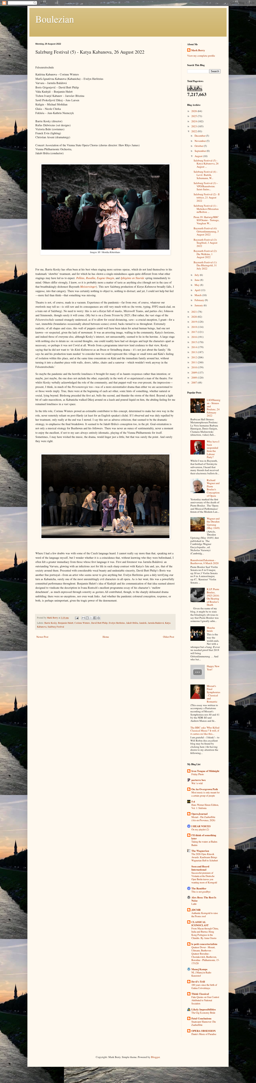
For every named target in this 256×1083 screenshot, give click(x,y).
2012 (194, 357)
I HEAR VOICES (201, 826)
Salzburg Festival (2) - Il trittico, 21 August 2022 (207, 197)
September (201, 151)
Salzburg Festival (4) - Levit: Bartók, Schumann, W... (205, 175)
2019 (194, 321)
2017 (194, 332)
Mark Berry (198, 50)
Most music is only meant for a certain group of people (205, 794)
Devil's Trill (198, 981)
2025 (194, 116)
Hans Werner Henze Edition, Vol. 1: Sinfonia (205, 806)
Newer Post (42, 637)
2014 (194, 347)
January (199, 305)
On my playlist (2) (200, 829)
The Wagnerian (200, 851)
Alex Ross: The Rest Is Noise (203, 898)
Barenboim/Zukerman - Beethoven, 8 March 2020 (204, 561)
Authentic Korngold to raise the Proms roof (204, 914)
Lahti (193, 903)
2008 (194, 377)
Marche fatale (211, 629)
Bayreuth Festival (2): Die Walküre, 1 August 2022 (205, 254)
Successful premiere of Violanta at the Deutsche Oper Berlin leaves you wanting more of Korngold (204, 877)
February (200, 300)
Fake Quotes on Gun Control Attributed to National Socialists (205, 1000)
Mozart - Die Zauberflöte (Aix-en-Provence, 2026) (203, 818)
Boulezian (54, 18)
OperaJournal (199, 814)
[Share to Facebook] (95, 618)
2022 (194, 131)
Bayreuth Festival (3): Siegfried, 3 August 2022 (205, 243)
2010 (194, 367)
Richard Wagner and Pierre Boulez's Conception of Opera (213, 487)
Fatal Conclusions (201, 1018)
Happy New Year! (213, 667)
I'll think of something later (203, 836)
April (198, 290)
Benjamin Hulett (65, 622)
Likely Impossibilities (203, 1009)
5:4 (193, 801)
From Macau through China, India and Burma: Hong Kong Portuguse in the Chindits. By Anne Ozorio (205, 933)
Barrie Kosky (50, 622)
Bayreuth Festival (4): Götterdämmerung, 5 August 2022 (206, 231)
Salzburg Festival (56, 626)
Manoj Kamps (199, 969)
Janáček (143, 622)
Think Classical (200, 994)
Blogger (155, 1057)
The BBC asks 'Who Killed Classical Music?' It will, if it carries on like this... (204, 731)
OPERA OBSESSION (203, 1031)
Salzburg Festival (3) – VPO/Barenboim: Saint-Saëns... (206, 186)
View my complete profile (201, 55)
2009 (194, 372)
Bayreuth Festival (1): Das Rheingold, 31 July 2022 (205, 265)
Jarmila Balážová (156, 622)
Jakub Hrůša (132, 622)
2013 (194, 352)
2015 (194, 342)
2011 (194, 362)
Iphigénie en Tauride (132, 278)
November (200, 141)
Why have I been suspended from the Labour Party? (213, 449)
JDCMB (196, 910)
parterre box (198, 780)
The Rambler (198, 888)
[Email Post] (76, 617)
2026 (194, 111)
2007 (194, 382)
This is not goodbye (200, 891)
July (197, 275)
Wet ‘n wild (197, 783)
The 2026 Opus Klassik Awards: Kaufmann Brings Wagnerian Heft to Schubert (204, 857)
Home (106, 637)
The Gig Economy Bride (203, 1012)
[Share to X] (91, 618)
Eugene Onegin (105, 278)
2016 (194, 337)
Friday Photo (197, 774)
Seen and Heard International (200, 867)
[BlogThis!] (87, 618)
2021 (194, 311)
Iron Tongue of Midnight (205, 771)
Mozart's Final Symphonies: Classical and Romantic (213, 693)
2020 (194, 316)
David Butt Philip (99, 622)
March (198, 295)
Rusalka (90, 278)
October (199, 146)
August (199, 156)
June (197, 280)
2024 (194, 121)
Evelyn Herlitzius (117, 622)
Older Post (168, 637)
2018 (194, 327)
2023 (194, 126)
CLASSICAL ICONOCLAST (200, 923)
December (200, 135)
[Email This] (83, 618)
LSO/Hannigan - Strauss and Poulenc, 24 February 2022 (213, 407)
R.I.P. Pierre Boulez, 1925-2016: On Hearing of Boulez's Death (213, 597)
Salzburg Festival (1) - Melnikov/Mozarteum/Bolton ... (206, 209)
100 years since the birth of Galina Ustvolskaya (204, 986)
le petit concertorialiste (204, 944)
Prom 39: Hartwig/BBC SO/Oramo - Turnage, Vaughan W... (206, 220)
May (197, 285)
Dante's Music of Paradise (203, 1034)
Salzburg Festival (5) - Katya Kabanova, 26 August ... (206, 163)
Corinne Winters (82, 622)
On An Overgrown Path (204, 789)
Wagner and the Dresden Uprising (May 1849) (213, 523)
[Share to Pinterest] (99, 618)
